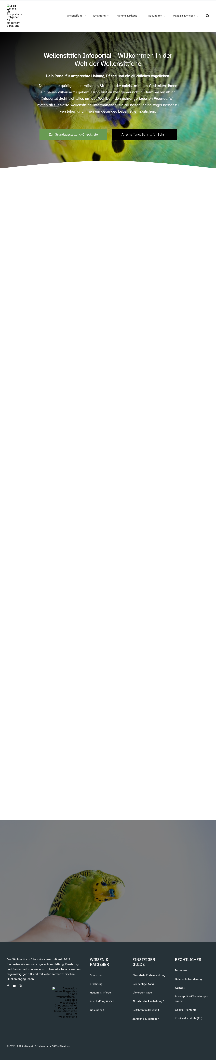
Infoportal (42, 1046)
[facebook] (8, 986)
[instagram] (20, 986)
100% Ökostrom (61, 1046)
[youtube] (14, 986)
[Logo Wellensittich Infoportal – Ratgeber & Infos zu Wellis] (14, 6)
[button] (207, 15)
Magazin (29, 1046)
